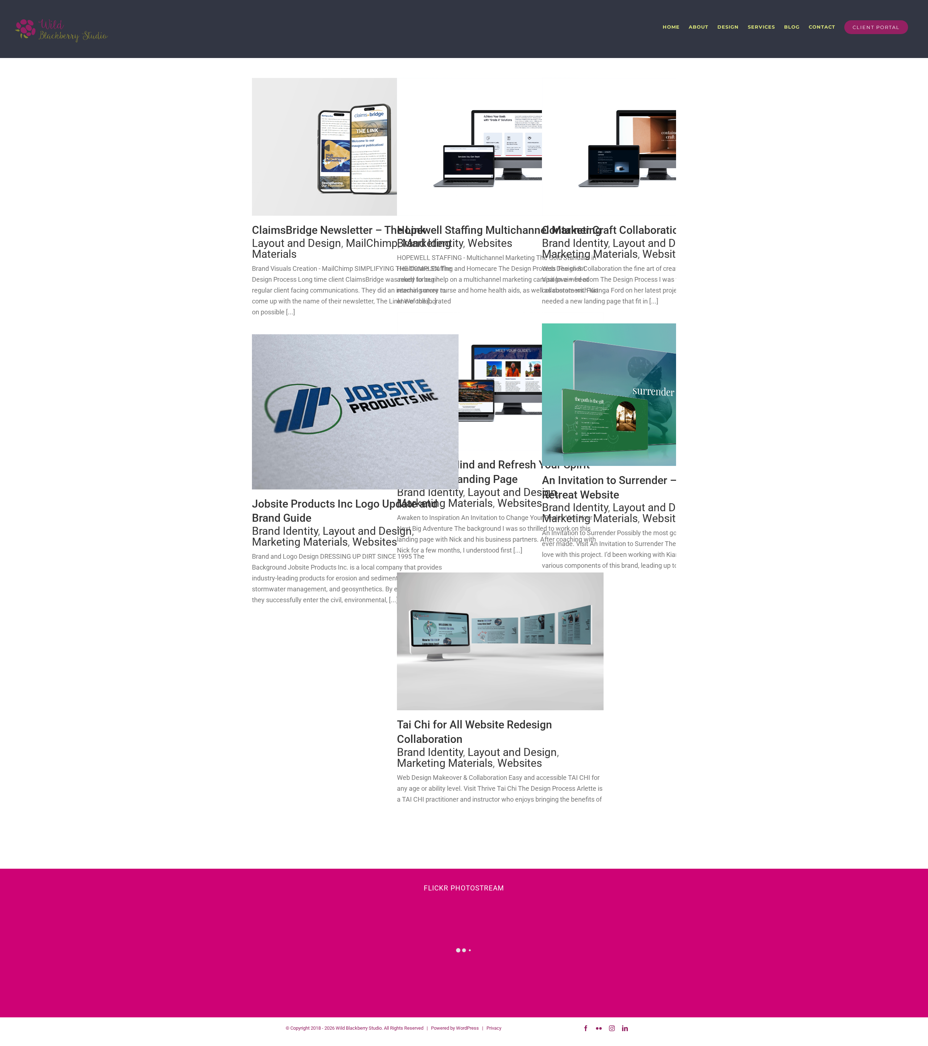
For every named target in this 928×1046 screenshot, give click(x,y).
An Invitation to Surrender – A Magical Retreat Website (645, 394)
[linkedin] (625, 1028)
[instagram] (612, 1028)
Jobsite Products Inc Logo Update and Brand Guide (355, 411)
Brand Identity (430, 243)
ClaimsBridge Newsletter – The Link (355, 147)
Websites (490, 243)
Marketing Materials (590, 254)
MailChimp (372, 243)
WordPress (467, 1028)
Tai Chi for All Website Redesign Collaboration (500, 641)
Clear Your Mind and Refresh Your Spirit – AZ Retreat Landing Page (500, 381)
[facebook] (586, 1028)
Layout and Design (296, 243)
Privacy (493, 1028)
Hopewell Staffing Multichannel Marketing (500, 147)
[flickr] (599, 1028)
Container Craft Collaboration (645, 147)
